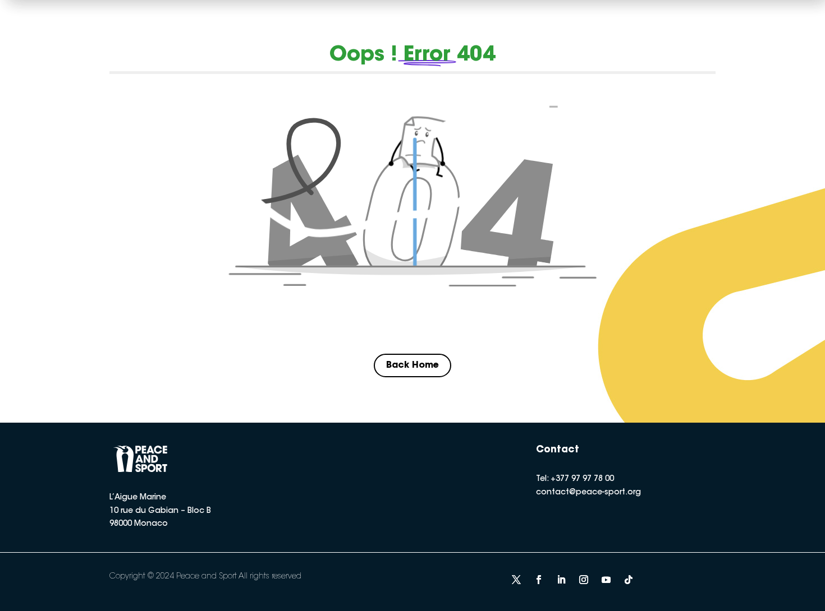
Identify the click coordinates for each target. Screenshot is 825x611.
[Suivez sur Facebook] (539, 580)
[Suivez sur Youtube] (606, 580)
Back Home (412, 365)
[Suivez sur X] (516, 580)
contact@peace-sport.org (588, 493)
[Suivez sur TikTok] (629, 580)
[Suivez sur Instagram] (584, 580)
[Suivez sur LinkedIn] (561, 580)
